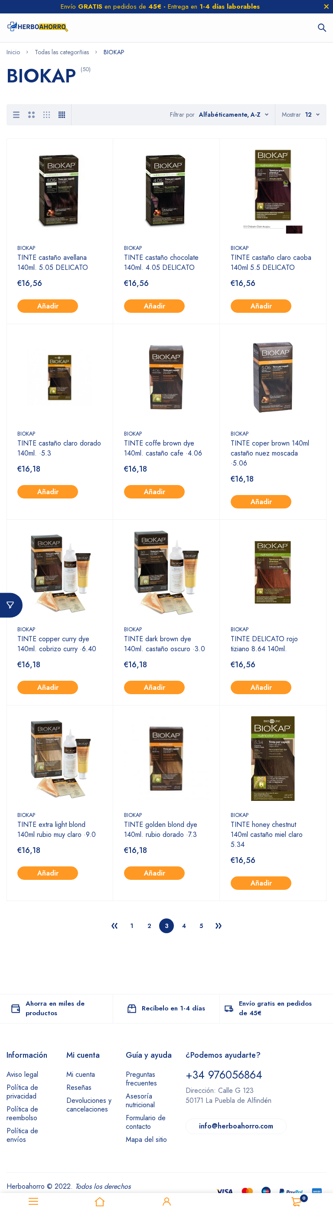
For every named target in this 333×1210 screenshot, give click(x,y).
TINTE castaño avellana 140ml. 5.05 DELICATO (52, 262)
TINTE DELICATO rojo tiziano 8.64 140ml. (264, 644)
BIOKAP (26, 248)
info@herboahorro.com (236, 1126)
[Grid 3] (46, 114)
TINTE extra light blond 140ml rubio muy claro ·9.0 (56, 829)
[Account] (166, 1201)
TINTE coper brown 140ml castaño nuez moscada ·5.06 (270, 453)
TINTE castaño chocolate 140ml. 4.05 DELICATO (162, 262)
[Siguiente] (218, 925)
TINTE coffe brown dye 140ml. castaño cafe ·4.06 (163, 448)
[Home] (100, 1201)
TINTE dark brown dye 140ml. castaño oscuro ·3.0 (164, 644)
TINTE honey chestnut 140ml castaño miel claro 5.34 (267, 834)
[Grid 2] (31, 114)
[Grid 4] (62, 114)
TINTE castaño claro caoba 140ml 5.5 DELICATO (271, 262)
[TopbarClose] (326, 6)
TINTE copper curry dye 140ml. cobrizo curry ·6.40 (56, 644)
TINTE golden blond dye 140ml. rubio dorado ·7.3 (160, 829)
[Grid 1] (16, 114)
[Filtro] (11, 605)
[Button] (322, 27)
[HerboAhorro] (38, 28)
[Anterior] (114, 925)
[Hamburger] (33, 1201)
